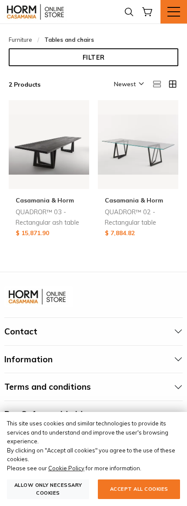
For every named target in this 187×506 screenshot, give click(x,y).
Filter (94, 57)
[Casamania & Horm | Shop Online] (37, 11)
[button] (128, 84)
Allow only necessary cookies (48, 489)
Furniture (20, 39)
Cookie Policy (66, 468)
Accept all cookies (139, 489)
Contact (20, 331)
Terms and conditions (47, 386)
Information (28, 359)
